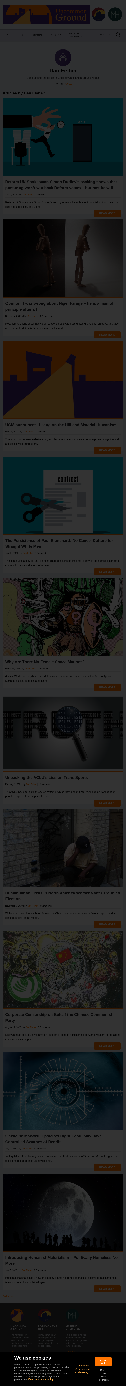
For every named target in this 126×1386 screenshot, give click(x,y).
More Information (103, 1378)
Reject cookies (103, 1372)
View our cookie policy (40, 1379)
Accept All (103, 1361)
